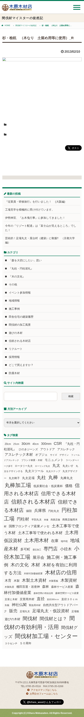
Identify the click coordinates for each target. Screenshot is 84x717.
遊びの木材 (15, 332)
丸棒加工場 (18, 485)
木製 (17, 580)
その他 (13, 284)
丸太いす (68, 465)
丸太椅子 (14, 478)
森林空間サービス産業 (67, 593)
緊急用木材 (35, 605)
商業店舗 (55, 519)
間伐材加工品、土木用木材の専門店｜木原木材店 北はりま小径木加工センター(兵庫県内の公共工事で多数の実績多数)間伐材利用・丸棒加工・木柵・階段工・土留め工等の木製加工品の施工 (17, 9)
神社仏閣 (19, 605)
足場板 (75, 611)
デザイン (64, 455)
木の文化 (20, 564)
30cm (25, 444)
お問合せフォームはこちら (44, 693)
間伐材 (30, 618)
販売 (13, 611)
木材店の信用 (61, 572)
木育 (8, 580)
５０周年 (25, 643)
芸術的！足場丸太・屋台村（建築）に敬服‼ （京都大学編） (40, 240)
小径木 (66, 549)
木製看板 (53, 581)
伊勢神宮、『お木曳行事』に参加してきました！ (35, 217)
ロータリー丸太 (24, 465)
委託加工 (37, 549)
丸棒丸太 (66, 478)
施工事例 (14, 308)
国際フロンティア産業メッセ (29, 526)
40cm (35, 444)
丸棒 (53, 477)
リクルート (15, 348)
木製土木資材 (34, 580)
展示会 (38, 557)
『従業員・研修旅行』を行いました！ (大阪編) (36, 201)
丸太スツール (34, 471)
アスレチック (66, 449)
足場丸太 (25, 611)
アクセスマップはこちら (44, 690)
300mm (46, 443)
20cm (8, 444)
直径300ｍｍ (53, 599)
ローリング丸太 (42, 466)
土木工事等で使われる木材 (40, 533)
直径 (41, 599)
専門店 (51, 548)
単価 (46, 520)
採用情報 (14, 356)
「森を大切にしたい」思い (25, 260)
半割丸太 (36, 519)
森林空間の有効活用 (43, 593)
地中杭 (64, 541)
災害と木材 (11, 599)
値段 (29, 510)
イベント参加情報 (20, 292)
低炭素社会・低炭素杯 (48, 486)
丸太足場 (28, 478)
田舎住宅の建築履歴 (21, 316)
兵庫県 (40, 510)
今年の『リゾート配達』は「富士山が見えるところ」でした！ (40, 228)
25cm (16, 444)
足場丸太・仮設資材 (50, 611)
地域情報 (14, 300)
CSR (58, 443)
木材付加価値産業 (33, 573)
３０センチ (11, 643)
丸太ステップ (53, 471)
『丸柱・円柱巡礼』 (21, 268)
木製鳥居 (9, 587)
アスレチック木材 (19, 454)
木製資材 (69, 580)
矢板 (7, 605)
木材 (35, 564)
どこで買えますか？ (21, 364)
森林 (45, 586)
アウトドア (47, 449)
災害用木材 (27, 599)
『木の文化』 (17, 276)
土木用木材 (36, 540)
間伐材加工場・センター (46, 636)
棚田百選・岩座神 (28, 586)
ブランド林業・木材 (31, 460)
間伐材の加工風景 (20, 324)
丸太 (56, 465)
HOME (7, 25)
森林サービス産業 (62, 586)
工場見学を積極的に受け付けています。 (29, 209)
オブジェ (41, 454)
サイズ (53, 455)
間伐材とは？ (53, 618)
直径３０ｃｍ (69, 599)
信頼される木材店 (20, 340)
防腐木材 (14, 373)
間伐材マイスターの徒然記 (26, 25)
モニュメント (54, 460)
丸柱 (41, 477)
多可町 (25, 549)
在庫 (54, 541)
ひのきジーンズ (28, 449)
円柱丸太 (53, 510)
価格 (68, 486)
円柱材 (23, 519)
